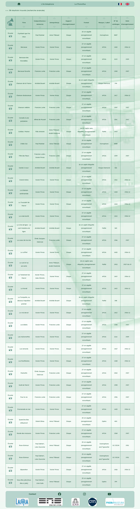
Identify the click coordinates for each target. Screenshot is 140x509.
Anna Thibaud (54, 35)
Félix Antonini (39, 132)
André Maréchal (54, 133)
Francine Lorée (40, 71)
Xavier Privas (39, 47)
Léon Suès (39, 483)
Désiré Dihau (40, 421)
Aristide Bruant (40, 83)
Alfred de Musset (40, 119)
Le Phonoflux (80, 4)
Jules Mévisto (40, 278)
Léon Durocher (40, 447)
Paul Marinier (39, 35)
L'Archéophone (47, 4)
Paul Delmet (39, 444)
